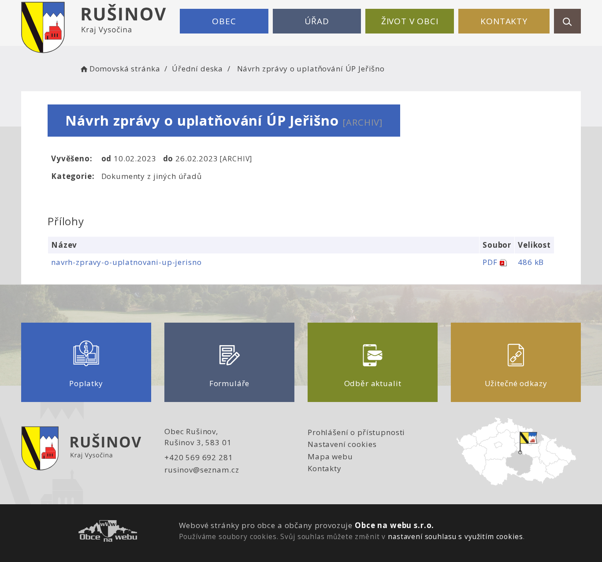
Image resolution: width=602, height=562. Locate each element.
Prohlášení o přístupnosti (356, 432)
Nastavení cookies (342, 444)
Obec (224, 21)
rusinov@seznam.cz (201, 470)
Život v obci (409, 21)
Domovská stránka (124, 68)
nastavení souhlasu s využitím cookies (455, 536)
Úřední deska (197, 68)
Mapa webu (330, 456)
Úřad (317, 21)
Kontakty (504, 21)
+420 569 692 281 (198, 457)
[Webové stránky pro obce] (107, 532)
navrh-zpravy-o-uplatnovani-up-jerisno (126, 262)
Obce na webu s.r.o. (394, 525)
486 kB (531, 262)
